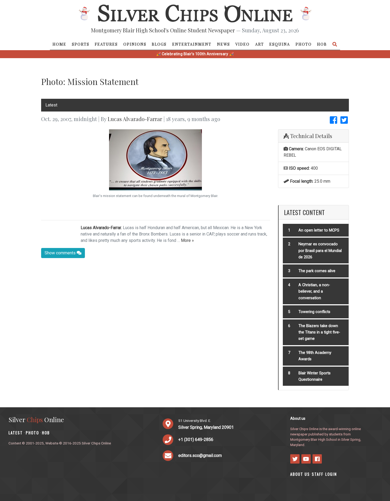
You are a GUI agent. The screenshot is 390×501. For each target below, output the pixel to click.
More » (187, 240)
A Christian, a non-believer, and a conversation (314, 291)
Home (59, 44)
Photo (304, 44)
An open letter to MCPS (318, 230)
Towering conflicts (314, 312)
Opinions (134, 44)
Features (106, 44)
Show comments (61, 252)
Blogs (159, 44)
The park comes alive (316, 271)
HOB (322, 44)
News (223, 44)
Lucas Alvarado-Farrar (135, 118)
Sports (80, 44)
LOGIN (331, 474)
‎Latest (51, 105)
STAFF (317, 474)
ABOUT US (300, 474)
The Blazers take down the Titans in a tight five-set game (319, 332)
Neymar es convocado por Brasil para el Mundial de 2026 (320, 250)
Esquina (279, 44)
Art (259, 44)
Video (242, 44)
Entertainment (191, 44)
